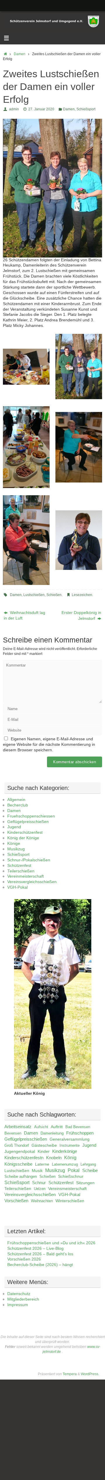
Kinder (44, 1151)
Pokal (74, 1170)
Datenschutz (18, 1294)
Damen (19, 54)
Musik (37, 1170)
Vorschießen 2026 (24, 1259)
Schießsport (85, 109)
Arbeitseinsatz (18, 1126)
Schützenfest (19, 865)
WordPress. (90, 1374)
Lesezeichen (82, 595)
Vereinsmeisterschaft (67, 1188)
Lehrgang (88, 1164)
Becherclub (17, 805)
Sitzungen (85, 1183)
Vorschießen (16, 1200)
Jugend (14, 827)
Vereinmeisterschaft (25, 876)
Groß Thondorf (16, 1145)
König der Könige (23, 838)
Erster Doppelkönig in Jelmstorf (81, 616)
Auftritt (57, 1126)
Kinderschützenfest (25, 832)
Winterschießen (69, 1200)
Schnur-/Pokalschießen (28, 860)
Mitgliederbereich (23, 1299)
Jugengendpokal (19, 1151)
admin (14, 109)
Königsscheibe (18, 1164)
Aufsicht (41, 1127)
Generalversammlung (70, 1139)
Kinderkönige (64, 1151)
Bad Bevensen (77, 1127)
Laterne (42, 1164)
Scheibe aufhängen (20, 1176)
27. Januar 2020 (41, 109)
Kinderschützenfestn (23, 1157)
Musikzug (16, 849)
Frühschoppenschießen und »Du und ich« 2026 (51, 1243)
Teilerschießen (20, 871)
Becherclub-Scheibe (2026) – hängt (40, 1265)
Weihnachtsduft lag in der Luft (24, 615)
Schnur (39, 1182)
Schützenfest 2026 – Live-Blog (35, 1248)
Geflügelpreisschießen (28, 822)
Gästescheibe (44, 1145)
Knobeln (54, 1157)
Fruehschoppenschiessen (31, 816)
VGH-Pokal (17, 887)
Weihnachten (42, 1201)
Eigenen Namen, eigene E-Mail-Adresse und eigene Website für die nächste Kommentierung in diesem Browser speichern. (49, 744)
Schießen (54, 595)
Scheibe (90, 1170)
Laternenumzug (65, 1164)
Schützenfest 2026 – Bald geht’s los (40, 1254)
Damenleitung (52, 1133)
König (70, 1157)
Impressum (17, 1305)
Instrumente (70, 1145)
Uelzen (40, 1188)
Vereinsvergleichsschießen (32, 882)
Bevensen (12, 1133)
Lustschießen (34, 595)
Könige (13, 843)
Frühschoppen (80, 1132)
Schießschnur (70, 1176)
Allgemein (16, 799)
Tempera (70, 1374)
